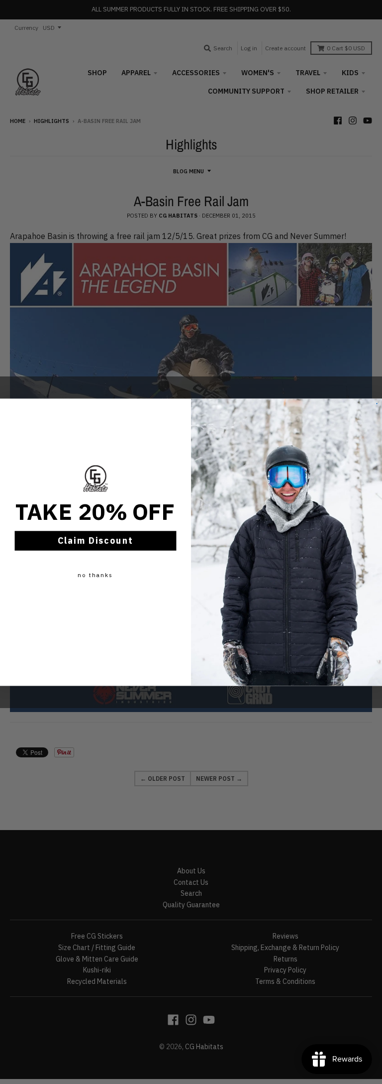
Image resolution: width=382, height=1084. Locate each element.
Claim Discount (96, 540)
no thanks (95, 574)
